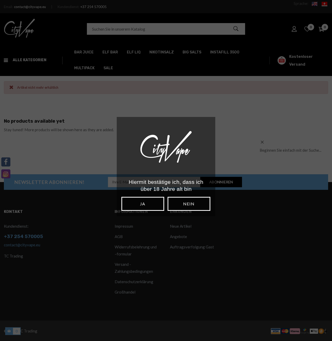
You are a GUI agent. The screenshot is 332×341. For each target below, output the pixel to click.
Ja (142, 203)
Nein (189, 203)
